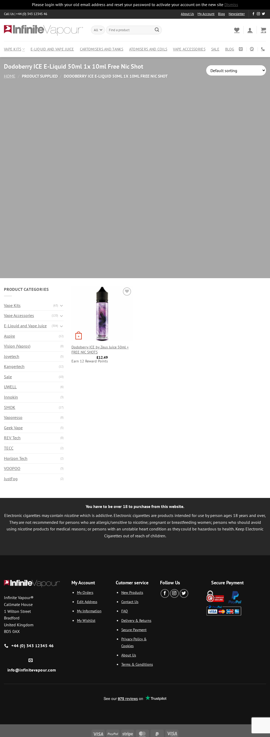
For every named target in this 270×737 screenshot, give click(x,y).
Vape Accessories (189, 49)
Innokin (11, 397)
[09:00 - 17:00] (252, 49)
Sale (215, 49)
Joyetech (11, 356)
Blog (221, 14)
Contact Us (129, 601)
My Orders (85, 592)
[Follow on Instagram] (258, 14)
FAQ (124, 610)
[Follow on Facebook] (253, 14)
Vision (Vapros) (17, 346)
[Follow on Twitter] (263, 14)
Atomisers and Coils (148, 49)
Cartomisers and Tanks (101, 49)
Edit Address (87, 601)
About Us (187, 14)
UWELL (10, 386)
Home (10, 76)
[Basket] (263, 30)
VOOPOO (12, 468)
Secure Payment (134, 629)
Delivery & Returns (136, 620)
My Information (89, 610)
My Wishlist (86, 620)
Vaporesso (13, 417)
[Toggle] (61, 305)
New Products (132, 592)
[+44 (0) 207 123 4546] (263, 49)
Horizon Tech (15, 458)
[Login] (250, 30)
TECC (8, 448)
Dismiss (231, 4)
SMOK (9, 407)
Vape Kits (12, 49)
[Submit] (156, 29)
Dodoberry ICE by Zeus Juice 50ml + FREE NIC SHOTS (100, 349)
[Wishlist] (236, 30)
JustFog (11, 478)
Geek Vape (13, 427)
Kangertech (14, 366)
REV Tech (12, 437)
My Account (205, 14)
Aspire (9, 336)
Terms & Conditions (137, 664)
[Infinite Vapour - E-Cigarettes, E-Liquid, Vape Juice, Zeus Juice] (43, 30)
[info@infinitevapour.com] (241, 49)
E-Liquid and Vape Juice (52, 49)
